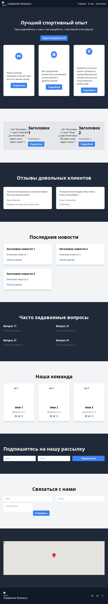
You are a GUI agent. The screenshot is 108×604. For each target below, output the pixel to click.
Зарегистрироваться (54, 38)
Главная (82, 3)
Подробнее (19, 85)
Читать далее (14, 259)
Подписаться (88, 458)
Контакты (101, 3)
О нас (91, 3)
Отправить (41, 513)
